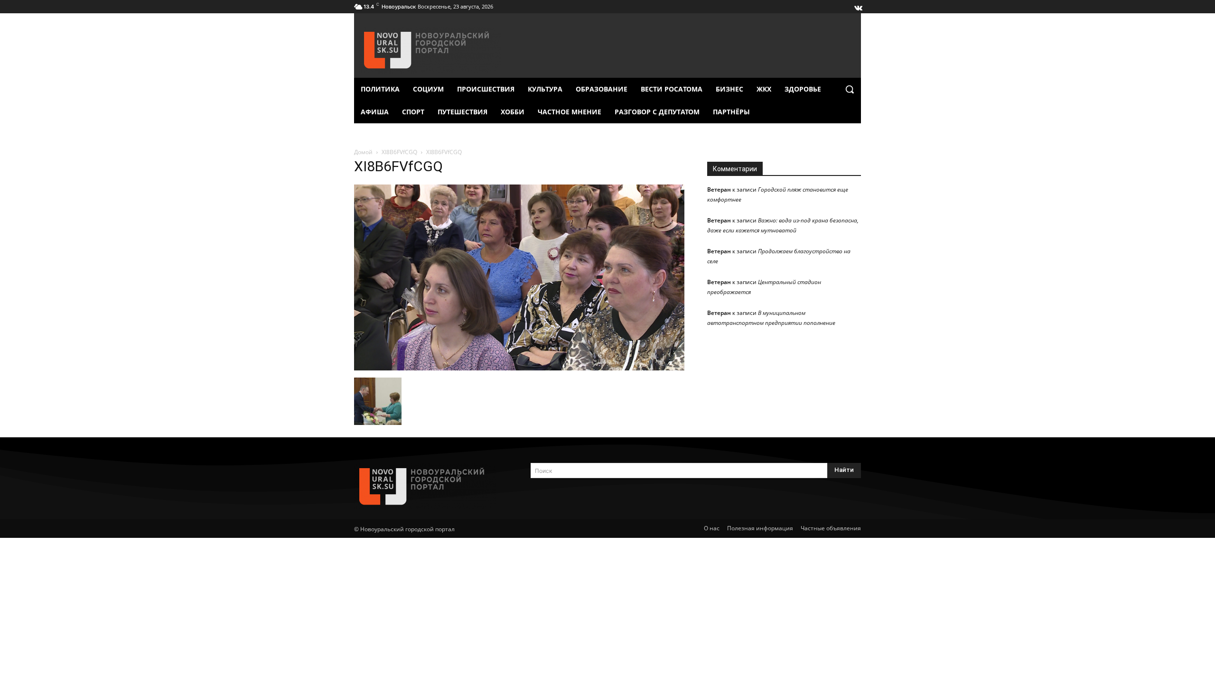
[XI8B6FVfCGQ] (519, 368)
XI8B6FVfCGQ (399, 152)
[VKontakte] (857, 5)
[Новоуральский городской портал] (431, 486)
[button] (849, 89)
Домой (363, 152)
